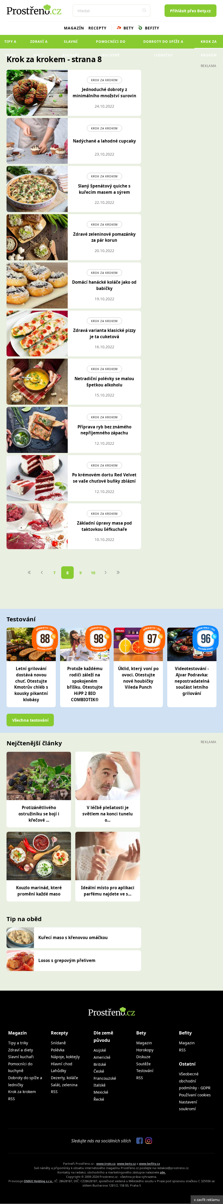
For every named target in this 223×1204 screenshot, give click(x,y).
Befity (151, 28)
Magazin (144, 1042)
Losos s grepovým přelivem (66, 960)
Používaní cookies (195, 1094)
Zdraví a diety (39, 44)
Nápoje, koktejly (65, 1056)
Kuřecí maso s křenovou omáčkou (73, 937)
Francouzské (105, 1078)
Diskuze (143, 1056)
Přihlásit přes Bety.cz (190, 10)
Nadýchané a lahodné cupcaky (104, 141)
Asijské (100, 1050)
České (99, 1071)
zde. (163, 1172)
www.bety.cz (126, 1163)
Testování (144, 1070)
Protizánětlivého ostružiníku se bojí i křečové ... (38, 814)
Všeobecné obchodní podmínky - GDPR (194, 1080)
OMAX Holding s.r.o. (38, 1181)
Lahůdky (58, 1070)
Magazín (74, 28)
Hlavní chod (61, 1063)
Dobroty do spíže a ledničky (163, 44)
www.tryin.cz (105, 1163)
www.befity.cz (149, 1163)
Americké (102, 1057)
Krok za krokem (209, 44)
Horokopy (144, 1049)
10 (93, 572)
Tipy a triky (10, 44)
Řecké (99, 1099)
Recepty (97, 28)
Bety (128, 28)
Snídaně (58, 1042)
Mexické (101, 1092)
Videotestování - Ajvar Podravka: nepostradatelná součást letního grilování (192, 681)
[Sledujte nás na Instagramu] (147, 1141)
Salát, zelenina (64, 1084)
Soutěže (143, 1063)
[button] (144, 10)
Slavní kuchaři (70, 44)
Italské (100, 1085)
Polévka (57, 1049)
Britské (100, 1064)
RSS (11, 1098)
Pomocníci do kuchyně (111, 44)
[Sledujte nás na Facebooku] (138, 1141)
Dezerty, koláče (64, 1077)
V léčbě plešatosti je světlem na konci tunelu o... (107, 814)
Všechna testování (30, 720)
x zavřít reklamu (207, 1199)
